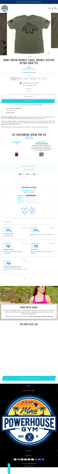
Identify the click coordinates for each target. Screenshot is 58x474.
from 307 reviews (29, 138)
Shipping (24, 69)
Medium (20, 78)
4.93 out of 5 (33, 190)
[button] (26, 72)
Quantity (29, 88)
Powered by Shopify (29, 466)
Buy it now (28, 101)
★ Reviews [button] (9, 468)
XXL (39, 78)
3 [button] (29, 279)
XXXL (44, 78)
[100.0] (25, 210)
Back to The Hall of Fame (30, 378)
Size (29, 75)
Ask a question (29, 169)
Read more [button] (7, 253)
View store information (10, 112)
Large (26, 78)
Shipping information (29, 166)
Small (13, 78)
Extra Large (33, 78)
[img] (29, 137)
